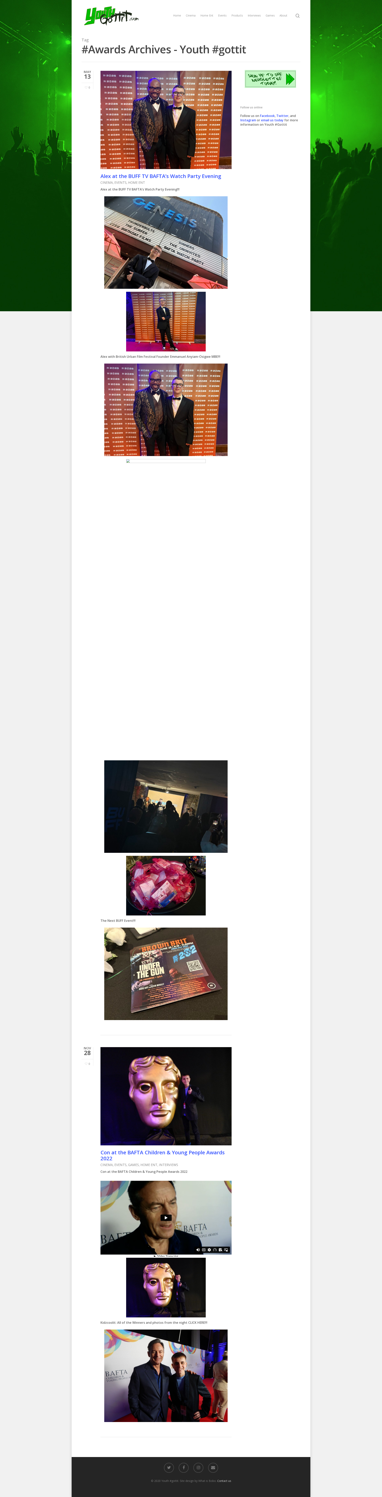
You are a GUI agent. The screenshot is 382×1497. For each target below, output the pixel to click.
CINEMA (106, 182)
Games (270, 15)
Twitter (282, 116)
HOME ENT (136, 182)
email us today (272, 120)
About (283, 15)
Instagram (248, 120)
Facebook (267, 116)
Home (177, 15)
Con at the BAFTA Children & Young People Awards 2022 (162, 1155)
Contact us (224, 1481)
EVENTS (120, 182)
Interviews (254, 15)
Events (222, 15)
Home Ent (206, 15)
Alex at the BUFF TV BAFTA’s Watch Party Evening (160, 176)
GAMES (133, 1165)
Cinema (191, 15)
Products (237, 15)
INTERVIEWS (168, 1165)
